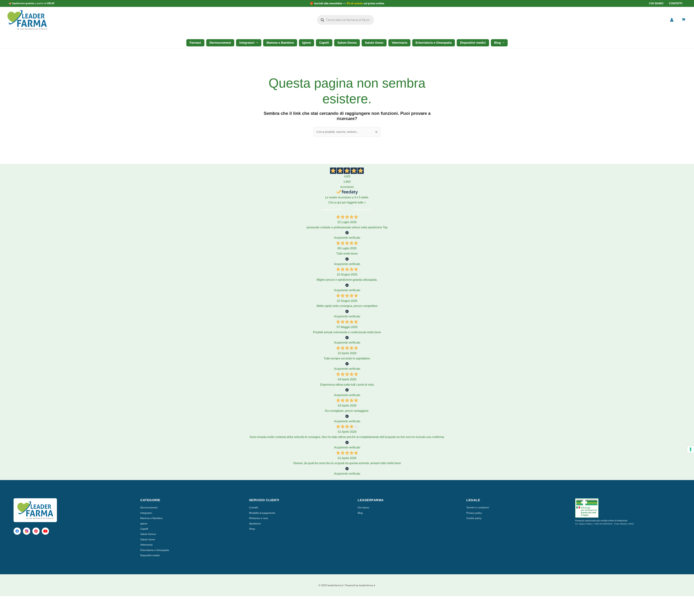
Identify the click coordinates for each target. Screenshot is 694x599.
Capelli (324, 42)
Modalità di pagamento (262, 512)
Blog (497, 42)
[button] (256, 42)
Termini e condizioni (477, 507)
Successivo (362, 210)
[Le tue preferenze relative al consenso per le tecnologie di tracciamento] (690, 449)
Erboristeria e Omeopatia (433, 42)
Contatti (675, 3)
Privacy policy (474, 512)
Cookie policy (473, 518)
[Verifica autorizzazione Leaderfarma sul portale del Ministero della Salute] (627, 508)
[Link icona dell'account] (672, 20)
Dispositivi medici (473, 42)
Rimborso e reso (258, 518)
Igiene (306, 42)
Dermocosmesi (220, 42)
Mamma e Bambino (280, 42)
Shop (252, 528)
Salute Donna (347, 42)
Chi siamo (656, 3)
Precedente (332, 210)
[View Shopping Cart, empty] (683, 20)
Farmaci (195, 42)
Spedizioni (255, 523)
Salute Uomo (374, 42)
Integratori (246, 42)
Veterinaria (399, 42)
